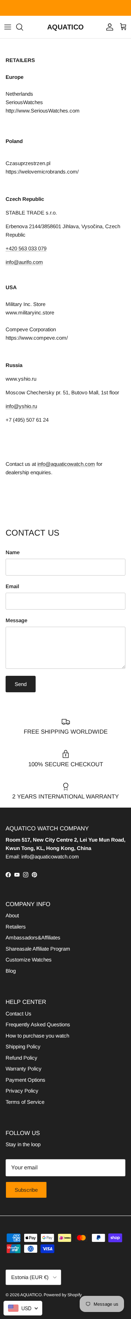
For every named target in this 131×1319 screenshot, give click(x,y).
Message (16, 620)
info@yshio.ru (21, 406)
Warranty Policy (24, 1069)
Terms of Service (25, 1102)
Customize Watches (29, 960)
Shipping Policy (23, 1046)
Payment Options (25, 1080)
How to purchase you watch (37, 1036)
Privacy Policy (22, 1091)
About (12, 915)
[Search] (23, 27)
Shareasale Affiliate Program (38, 949)
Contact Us (18, 1014)
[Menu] (7, 27)
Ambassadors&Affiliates (33, 937)
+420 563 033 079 (26, 248)
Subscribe (26, 1190)
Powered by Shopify (63, 1294)
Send (21, 684)
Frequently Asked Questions (38, 1024)
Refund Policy (21, 1058)
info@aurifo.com (24, 262)
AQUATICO (31, 1294)
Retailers (16, 927)
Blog (11, 971)
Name (13, 552)
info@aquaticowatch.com (66, 464)
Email (12, 586)
